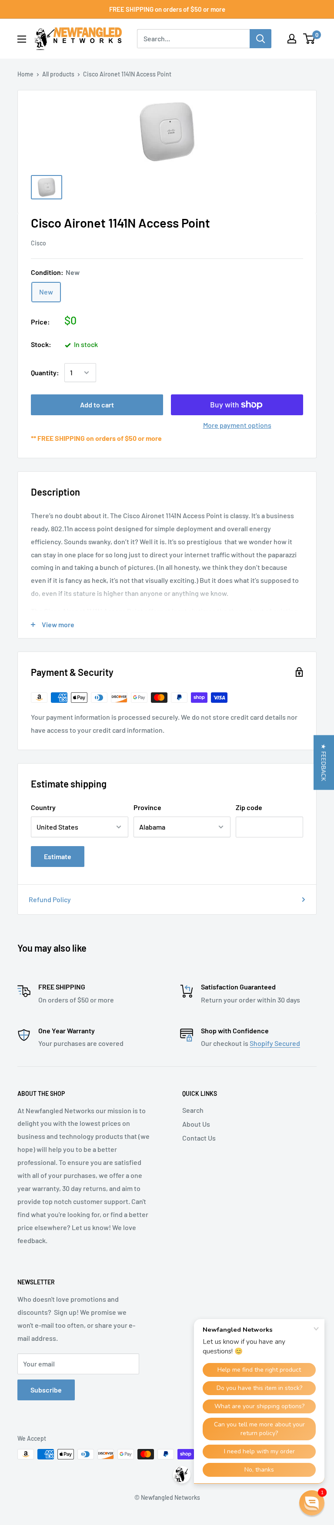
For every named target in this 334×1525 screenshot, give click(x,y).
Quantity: (45, 372)
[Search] (260, 38)
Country (43, 807)
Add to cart (97, 404)
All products (58, 74)
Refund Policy (50, 899)
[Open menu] (21, 39)
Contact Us (199, 1138)
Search (193, 1110)
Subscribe (46, 1390)
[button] (324, 762)
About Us (196, 1124)
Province (147, 807)
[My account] (291, 38)
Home (25, 74)
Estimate (57, 856)
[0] (309, 38)
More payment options (237, 425)
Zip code (249, 807)
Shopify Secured (275, 1043)
